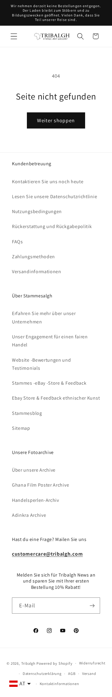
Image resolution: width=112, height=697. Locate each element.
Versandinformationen (36, 271)
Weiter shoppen (56, 120)
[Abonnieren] (92, 605)
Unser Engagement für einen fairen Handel (50, 341)
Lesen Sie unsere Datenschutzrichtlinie (54, 196)
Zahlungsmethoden (33, 256)
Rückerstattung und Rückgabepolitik (52, 226)
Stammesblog (27, 413)
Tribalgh (28, 663)
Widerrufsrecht (92, 663)
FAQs (17, 242)
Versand (89, 673)
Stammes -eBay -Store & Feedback (49, 383)
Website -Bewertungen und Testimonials (41, 364)
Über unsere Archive (34, 470)
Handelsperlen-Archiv (35, 500)
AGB (71, 673)
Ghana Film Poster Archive (40, 485)
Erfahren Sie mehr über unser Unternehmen (44, 317)
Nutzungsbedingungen (37, 211)
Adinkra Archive (29, 515)
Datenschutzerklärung (42, 673)
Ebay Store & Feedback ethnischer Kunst (56, 398)
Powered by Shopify (54, 663)
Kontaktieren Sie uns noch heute (47, 181)
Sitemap (21, 428)
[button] (14, 36)
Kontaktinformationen (59, 683)
